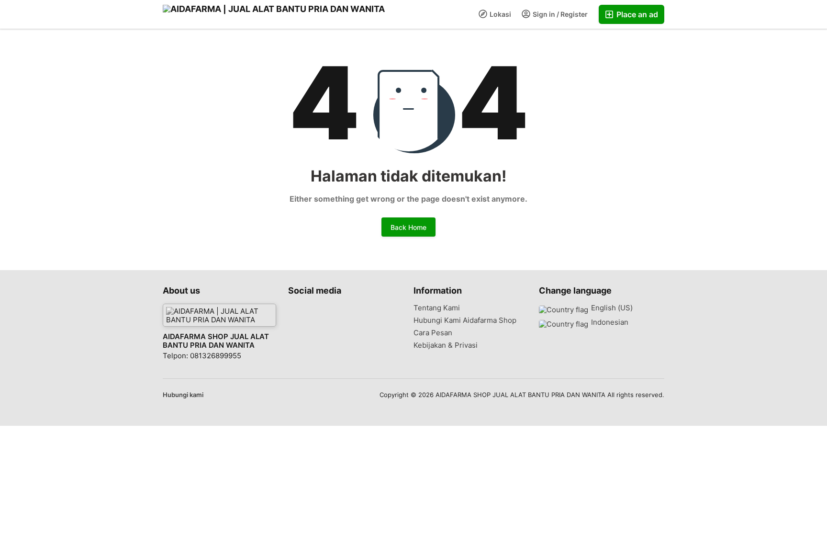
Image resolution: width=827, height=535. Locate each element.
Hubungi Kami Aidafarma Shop (465, 320)
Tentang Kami (437, 308)
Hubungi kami (183, 394)
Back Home (408, 227)
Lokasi (499, 14)
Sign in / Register (559, 14)
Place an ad (636, 14)
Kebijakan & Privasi (446, 345)
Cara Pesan (433, 333)
